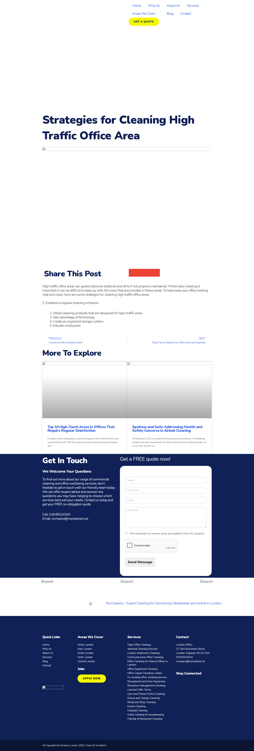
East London (85, 649)
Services (193, 5)
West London (85, 644)
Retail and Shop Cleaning (141, 702)
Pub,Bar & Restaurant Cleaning (144, 719)
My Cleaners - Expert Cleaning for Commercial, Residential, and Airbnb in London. (164, 603)
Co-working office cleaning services (147, 677)
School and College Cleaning (143, 698)
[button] (133, 273)
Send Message (140, 562)
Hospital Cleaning (137, 710)
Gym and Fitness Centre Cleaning (146, 694)
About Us (173, 5)
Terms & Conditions (96, 745)
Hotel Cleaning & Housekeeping (145, 714)
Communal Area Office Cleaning (145, 657)
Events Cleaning (136, 706)
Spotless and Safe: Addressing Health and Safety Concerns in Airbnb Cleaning (167, 428)
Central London (86, 661)
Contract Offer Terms (139, 689)
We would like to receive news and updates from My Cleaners (167, 533)
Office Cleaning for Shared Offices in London (147, 663)
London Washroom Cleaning (143, 653)
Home (136, 5)
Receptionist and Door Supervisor (146, 681)
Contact (185, 13)
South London (85, 653)
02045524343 (59, 514)
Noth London (85, 657)
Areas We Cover (143, 13)
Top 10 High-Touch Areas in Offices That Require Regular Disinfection (81, 428)
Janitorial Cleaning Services (142, 649)
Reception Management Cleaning (146, 685)
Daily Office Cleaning (139, 644)
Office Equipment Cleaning (142, 669)
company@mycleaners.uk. (70, 518)
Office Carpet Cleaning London (144, 673)
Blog (170, 13)
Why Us (154, 5)
